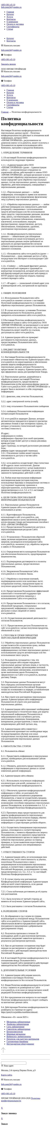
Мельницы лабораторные (18, 1022)
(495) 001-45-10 (8, 5)
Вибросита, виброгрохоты (19, 1036)
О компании (12, 22)
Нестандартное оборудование (20, 1044)
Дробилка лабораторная (18, 1024)
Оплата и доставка (15, 24)
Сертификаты (13, 26)
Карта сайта (6, 1075)
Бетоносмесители (15, 1031)
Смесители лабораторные (18, 1029)
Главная (10, 12)
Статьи (10, 29)
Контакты (11, 19)
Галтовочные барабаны (17, 1041)
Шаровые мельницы (16, 1034)
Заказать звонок (8, 64)
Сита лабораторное (15, 1027)
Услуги (10, 17)
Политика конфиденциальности (20, 1099)
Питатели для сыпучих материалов (23, 1039)
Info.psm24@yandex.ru (11, 7)
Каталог (10, 14)
